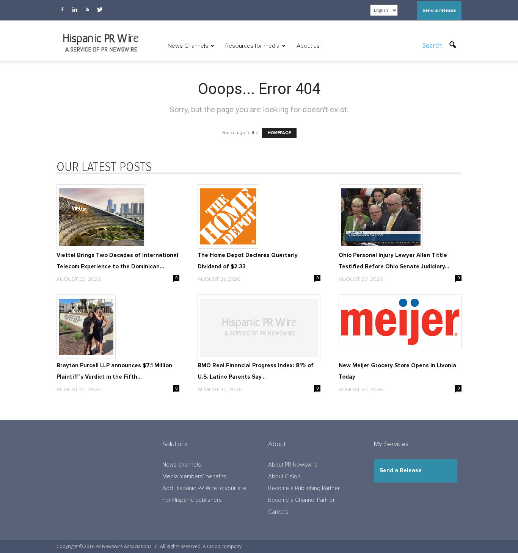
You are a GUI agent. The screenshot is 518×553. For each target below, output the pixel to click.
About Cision (284, 476)
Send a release (439, 10)
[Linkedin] (74, 9)
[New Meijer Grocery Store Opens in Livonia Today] (400, 322)
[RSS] (87, 9)
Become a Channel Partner (301, 500)
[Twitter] (99, 9)
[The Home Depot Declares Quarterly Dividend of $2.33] (259, 216)
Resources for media (252, 46)
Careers (278, 512)
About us (308, 46)
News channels (181, 465)
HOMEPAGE (279, 133)
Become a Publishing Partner (304, 488)
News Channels (188, 46)
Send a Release (401, 470)
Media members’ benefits (194, 476)
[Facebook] (62, 9)
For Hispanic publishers (192, 500)
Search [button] (432, 45)
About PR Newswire (293, 465)
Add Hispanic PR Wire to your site (204, 488)
